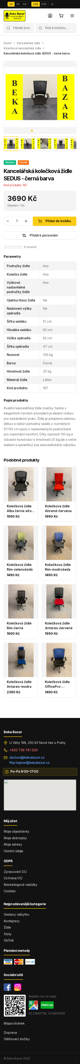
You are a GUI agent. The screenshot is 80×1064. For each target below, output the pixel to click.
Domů (7, 43)
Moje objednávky (16, 831)
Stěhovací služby (17, 1039)
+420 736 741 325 (23, 750)
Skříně (9, 940)
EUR (44, 4)
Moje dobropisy (15, 838)
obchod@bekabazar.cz (27, 757)
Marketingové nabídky (20, 885)
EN (24, 4)
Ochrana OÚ (13, 878)
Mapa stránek (14, 1023)
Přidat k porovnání (44, 235)
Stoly (7, 934)
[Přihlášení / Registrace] (50, 16)
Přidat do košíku (58, 221)
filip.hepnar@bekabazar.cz (29, 763)
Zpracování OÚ (15, 872)
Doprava (10, 1033)
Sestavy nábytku (16, 914)
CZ (11, 4)
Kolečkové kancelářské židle (22, 48)
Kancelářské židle (28, 43)
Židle (7, 927)
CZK (35, 4)
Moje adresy (13, 844)
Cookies (10, 891)
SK (17, 4)
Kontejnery (12, 921)
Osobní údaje (13, 851)
